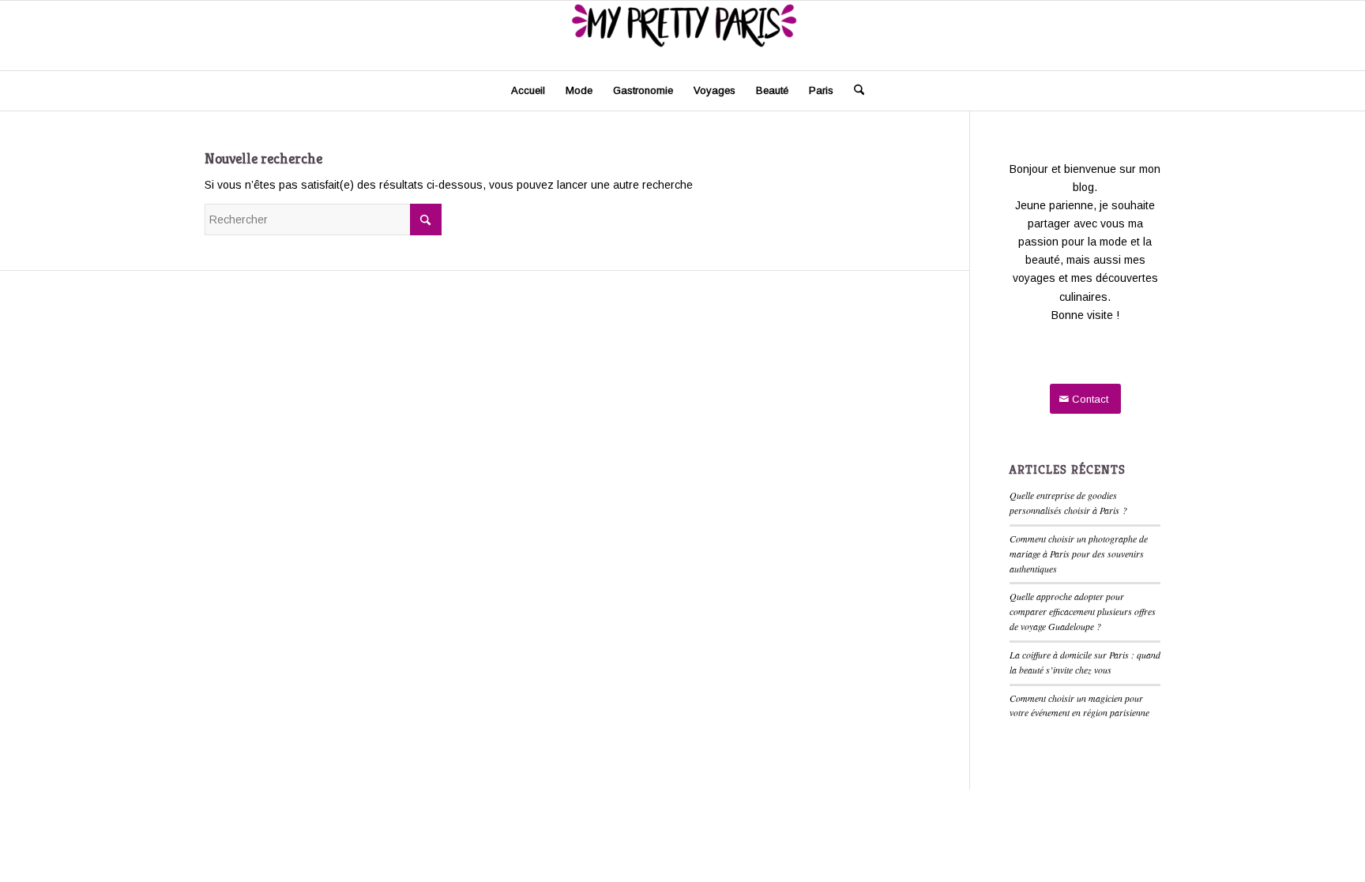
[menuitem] (528, 91)
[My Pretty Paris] (682, 35)
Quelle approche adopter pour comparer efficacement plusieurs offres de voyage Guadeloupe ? (1083, 611)
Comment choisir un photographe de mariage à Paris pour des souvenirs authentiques (1079, 553)
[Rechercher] (854, 91)
